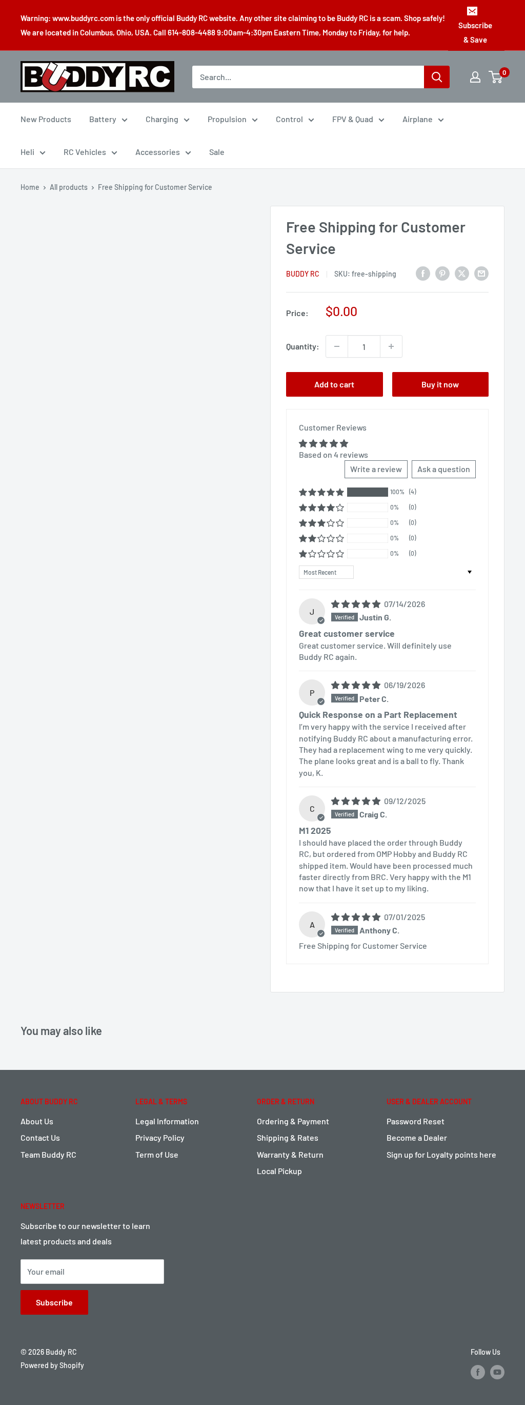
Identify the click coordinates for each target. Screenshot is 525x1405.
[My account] (475, 77)
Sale (217, 152)
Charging (162, 119)
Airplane (417, 119)
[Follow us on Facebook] (478, 1372)
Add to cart (334, 384)
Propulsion (227, 119)
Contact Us (40, 1137)
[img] (356, 604)
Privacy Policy (160, 1137)
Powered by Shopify (52, 1365)
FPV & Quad (352, 119)
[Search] (437, 77)
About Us (37, 1121)
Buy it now (440, 384)
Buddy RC (302, 273)
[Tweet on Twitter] (462, 273)
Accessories (157, 152)
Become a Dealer (417, 1137)
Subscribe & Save (475, 32)
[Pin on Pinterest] (442, 273)
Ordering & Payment (293, 1121)
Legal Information (167, 1121)
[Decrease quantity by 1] (337, 346)
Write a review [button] (376, 469)
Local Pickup (279, 1171)
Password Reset (416, 1121)
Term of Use (156, 1154)
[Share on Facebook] (423, 273)
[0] (496, 77)
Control (289, 119)
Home (30, 187)
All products (69, 187)
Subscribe (54, 1302)
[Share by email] (481, 273)
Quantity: (302, 346)
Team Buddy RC (48, 1154)
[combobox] (308, 77)
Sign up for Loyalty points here (441, 1154)
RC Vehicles (85, 152)
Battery (102, 119)
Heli (27, 152)
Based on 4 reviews (333, 454)
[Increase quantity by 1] (391, 346)
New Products (46, 119)
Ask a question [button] (443, 469)
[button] (321, 492)
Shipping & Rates (287, 1137)
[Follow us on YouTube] (497, 1372)
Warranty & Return (290, 1154)
